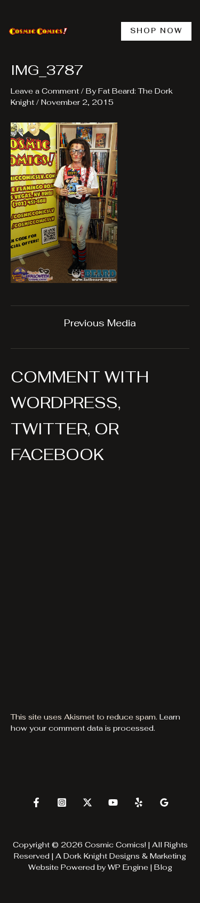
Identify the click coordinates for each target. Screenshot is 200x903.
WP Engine (128, 867)
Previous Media (100, 323)
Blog (163, 867)
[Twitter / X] (87, 802)
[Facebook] (36, 802)
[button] (156, 31)
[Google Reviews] (164, 802)
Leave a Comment (45, 91)
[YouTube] (113, 802)
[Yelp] (138, 802)
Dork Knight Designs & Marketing (124, 856)
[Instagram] (62, 802)
